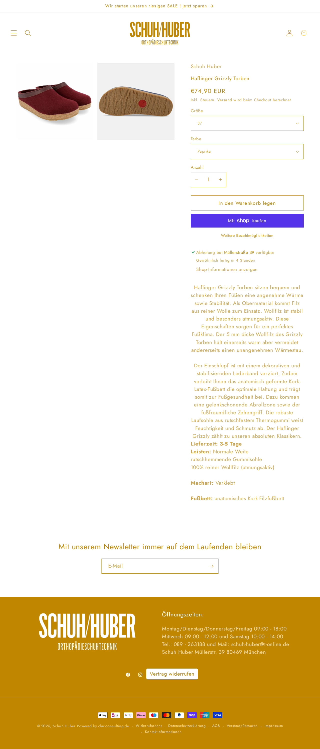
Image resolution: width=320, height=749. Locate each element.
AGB (216, 725)
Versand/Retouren (242, 725)
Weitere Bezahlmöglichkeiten (247, 235)
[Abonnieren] (211, 566)
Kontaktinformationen (163, 731)
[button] (13, 33)
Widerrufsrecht (149, 725)
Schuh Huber (64, 725)
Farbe (196, 139)
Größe (197, 111)
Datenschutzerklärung (187, 725)
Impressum (273, 725)
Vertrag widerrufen (172, 674)
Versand (224, 100)
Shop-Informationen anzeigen (227, 269)
